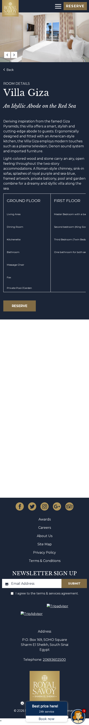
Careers (44, 528)
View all (42, 354)
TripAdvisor (69, 506)
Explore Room (42, 406)
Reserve (75, 6)
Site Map (44, 544)
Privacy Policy (44, 552)
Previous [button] (7, 55)
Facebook (20, 506)
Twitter (32, 506)
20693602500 (54, 660)
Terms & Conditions (44, 561)
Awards (44, 519)
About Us (44, 536)
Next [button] (14, 55)
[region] (58, 6)
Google (57, 506)
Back (10, 70)
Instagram (44, 506)
